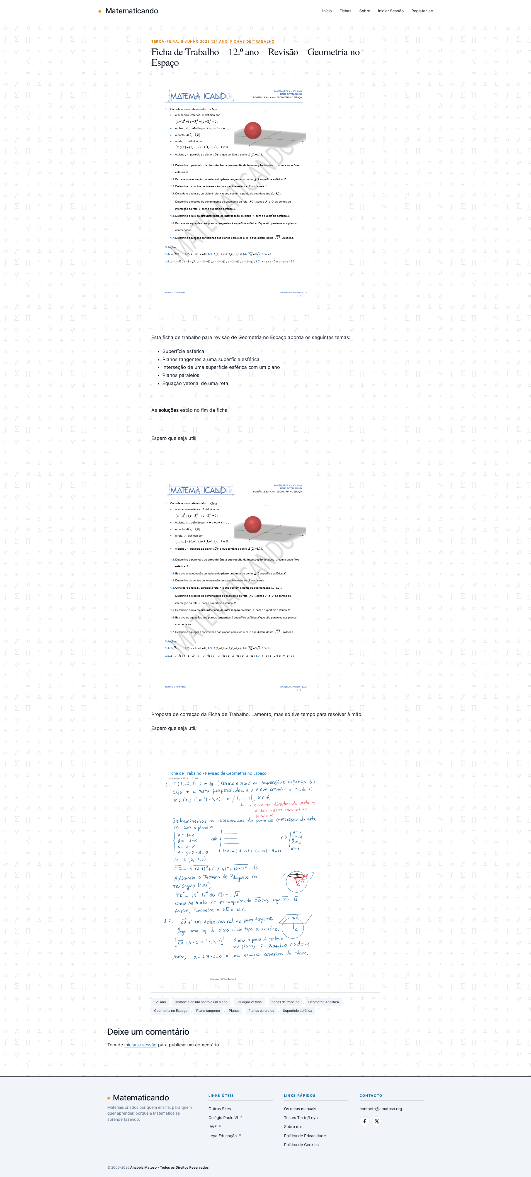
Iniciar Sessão (391, 10)
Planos (234, 1010)
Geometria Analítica (323, 1002)
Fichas (345, 10)
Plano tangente (208, 1010)
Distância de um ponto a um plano (201, 1002)
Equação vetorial (249, 1002)
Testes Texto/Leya (301, 1117)
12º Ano (219, 41)
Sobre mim (294, 1126)
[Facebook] (365, 1121)
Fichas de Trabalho (252, 41)
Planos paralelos (261, 1010)
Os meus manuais (300, 1108)
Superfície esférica (297, 1010)
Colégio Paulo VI (225, 1117)
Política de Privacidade (305, 1135)
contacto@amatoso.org (381, 1108)
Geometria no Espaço (170, 1010)
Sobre (364, 10)
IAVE (214, 1126)
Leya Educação (224, 1135)
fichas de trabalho (285, 1002)
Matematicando (131, 10)
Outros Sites (219, 1108)
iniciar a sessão (140, 1044)
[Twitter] (377, 1121)
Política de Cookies (301, 1144)
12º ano (160, 1002)
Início (327, 10)
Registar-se (422, 10)
